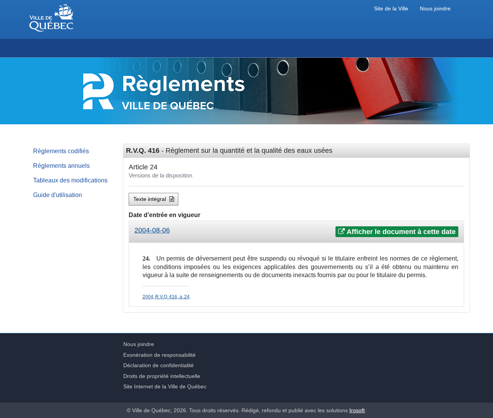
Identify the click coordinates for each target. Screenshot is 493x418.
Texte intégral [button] (150, 199)
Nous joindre (435, 9)
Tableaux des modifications (70, 180)
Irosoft (357, 410)
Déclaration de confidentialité (158, 365)
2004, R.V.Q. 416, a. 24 (166, 296)
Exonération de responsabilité (159, 355)
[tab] (296, 232)
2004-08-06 (152, 230)
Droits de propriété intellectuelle (161, 376)
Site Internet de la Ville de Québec (164, 386)
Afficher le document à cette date (400, 232)
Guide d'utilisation (57, 194)
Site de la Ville (391, 9)
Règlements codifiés (61, 150)
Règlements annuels (61, 165)
